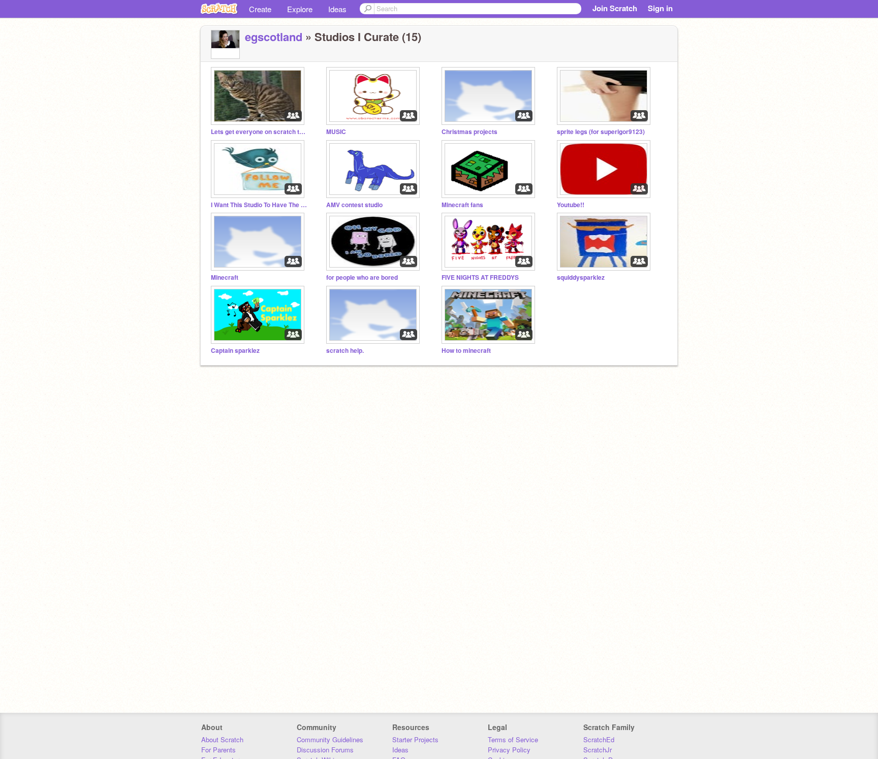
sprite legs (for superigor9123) (601, 131)
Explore (299, 9)
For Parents (218, 749)
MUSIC (336, 131)
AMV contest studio (354, 205)
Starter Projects (415, 739)
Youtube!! (570, 205)
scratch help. (345, 350)
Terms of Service (513, 739)
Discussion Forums (325, 749)
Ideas (337, 9)
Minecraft (224, 277)
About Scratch (222, 739)
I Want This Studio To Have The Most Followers (259, 205)
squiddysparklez (581, 277)
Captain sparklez (235, 350)
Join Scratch (614, 8)
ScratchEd (598, 739)
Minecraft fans (462, 205)
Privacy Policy (509, 749)
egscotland (273, 36)
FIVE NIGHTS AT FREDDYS (480, 277)
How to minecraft (466, 350)
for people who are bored (362, 277)
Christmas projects (469, 131)
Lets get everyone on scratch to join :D (259, 131)
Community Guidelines (330, 739)
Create (260, 9)
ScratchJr (597, 749)
